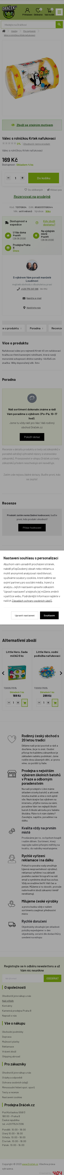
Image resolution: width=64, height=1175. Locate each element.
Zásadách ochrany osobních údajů (32, 600)
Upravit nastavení (24, 615)
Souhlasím (49, 615)
